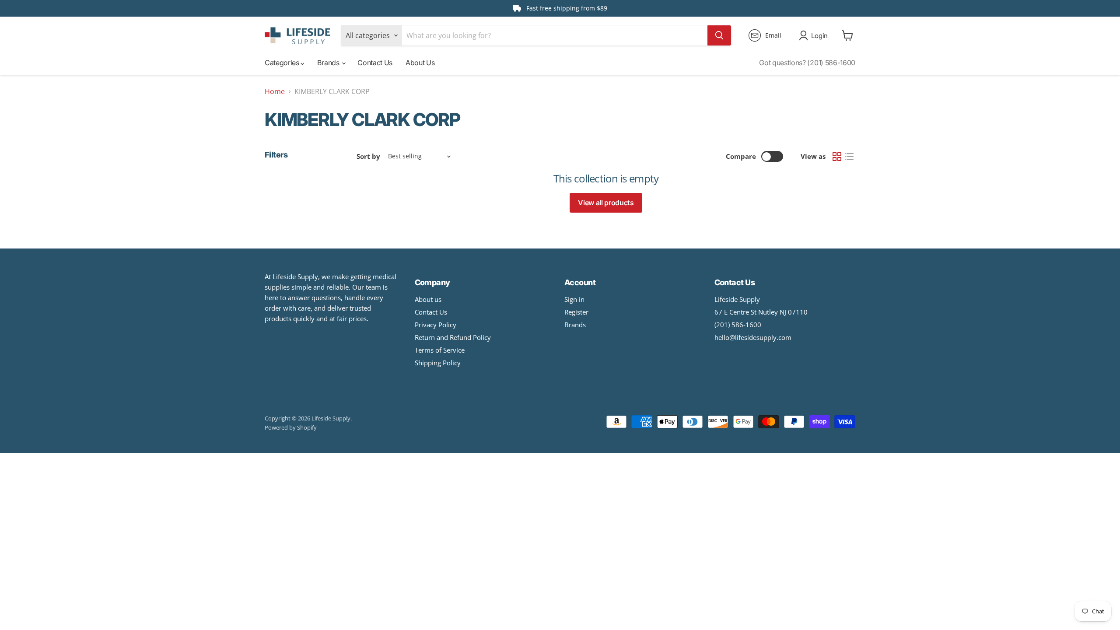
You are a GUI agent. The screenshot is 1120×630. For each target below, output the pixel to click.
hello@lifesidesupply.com (752, 337)
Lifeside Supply (737, 299)
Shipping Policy (438, 362)
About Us (420, 62)
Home (275, 91)
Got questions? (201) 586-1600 (807, 62)
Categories (283, 62)
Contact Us (374, 62)
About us (428, 299)
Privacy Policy (435, 324)
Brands (329, 62)
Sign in (574, 299)
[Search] (719, 35)
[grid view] (837, 156)
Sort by (368, 156)
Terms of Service (440, 350)
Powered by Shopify (291, 427)
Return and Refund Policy (453, 337)
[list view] (849, 156)
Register (576, 312)
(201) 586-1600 (737, 324)
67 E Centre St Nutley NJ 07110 (761, 312)
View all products (606, 202)
